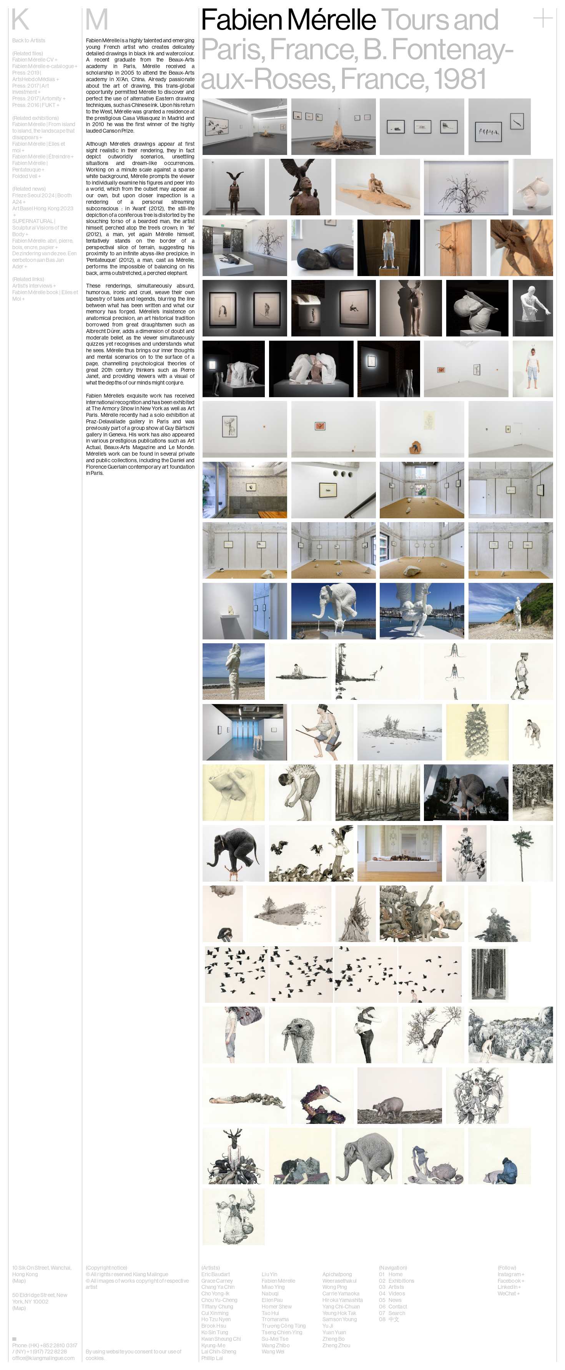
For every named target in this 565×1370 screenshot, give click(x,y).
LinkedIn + (509, 1287)
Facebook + (511, 1281)
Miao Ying (273, 1287)
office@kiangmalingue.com (43, 1358)
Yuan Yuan (334, 1332)
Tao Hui (270, 1313)
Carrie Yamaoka (340, 1294)
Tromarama (275, 1319)
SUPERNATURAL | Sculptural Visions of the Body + (40, 228)
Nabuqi (270, 1294)
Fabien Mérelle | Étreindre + (43, 157)
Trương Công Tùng (284, 1326)
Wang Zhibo (275, 1345)
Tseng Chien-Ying (282, 1332)
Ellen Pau (272, 1300)
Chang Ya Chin (218, 1287)
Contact (398, 1307)
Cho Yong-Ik (215, 1294)
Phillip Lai (212, 1358)
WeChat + (509, 1294)
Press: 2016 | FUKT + (36, 105)
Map (19, 1281)
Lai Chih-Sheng (219, 1352)
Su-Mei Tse (275, 1339)
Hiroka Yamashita (342, 1300)
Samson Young (339, 1319)
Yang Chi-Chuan (341, 1307)
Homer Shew (276, 1307)
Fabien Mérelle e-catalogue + (45, 66)
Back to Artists (29, 40)
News (395, 1300)
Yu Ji (327, 1326)
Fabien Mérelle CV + (35, 60)
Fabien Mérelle (278, 1281)
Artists (396, 1287)
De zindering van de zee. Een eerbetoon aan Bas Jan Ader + (44, 260)
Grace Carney (217, 1281)
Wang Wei (273, 1352)
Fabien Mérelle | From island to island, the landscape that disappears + (44, 131)
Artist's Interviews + (34, 286)
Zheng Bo (333, 1339)
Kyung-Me (213, 1345)
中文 (394, 1319)
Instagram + (511, 1274)
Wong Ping (334, 1287)
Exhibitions (402, 1281)
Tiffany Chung (217, 1307)
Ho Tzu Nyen (216, 1319)
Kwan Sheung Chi (221, 1339)
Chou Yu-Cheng (219, 1300)
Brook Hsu (213, 1326)
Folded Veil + (27, 176)
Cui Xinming (215, 1313)
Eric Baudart (215, 1274)
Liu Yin (269, 1274)
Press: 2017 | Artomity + (39, 99)
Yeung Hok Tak (339, 1313)
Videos (397, 1294)
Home (396, 1274)
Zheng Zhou (336, 1345)
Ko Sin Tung (215, 1332)
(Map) (19, 1308)
